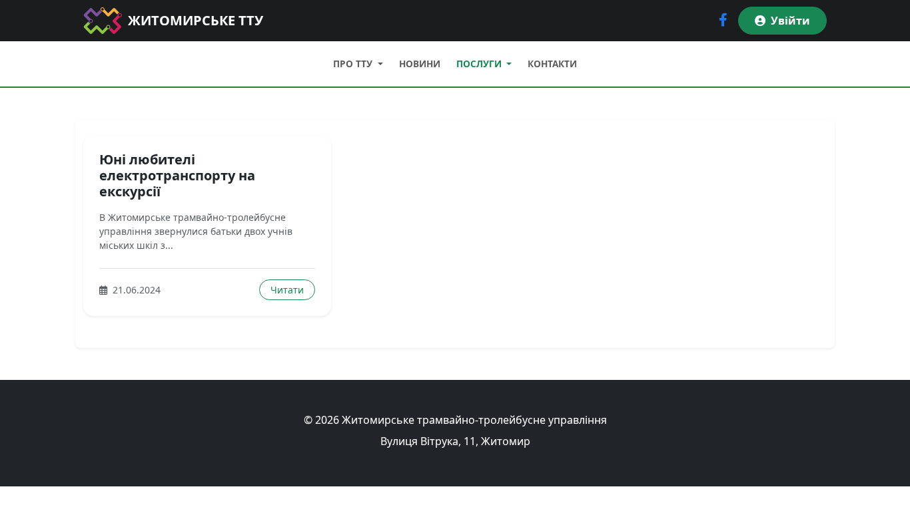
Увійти (790, 20)
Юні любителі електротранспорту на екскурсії (177, 175)
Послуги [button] (480, 63)
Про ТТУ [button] (354, 63)
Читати (287, 289)
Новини (419, 63)
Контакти (552, 63)
